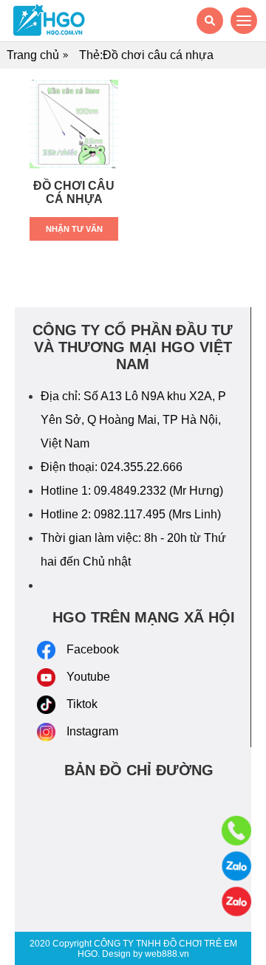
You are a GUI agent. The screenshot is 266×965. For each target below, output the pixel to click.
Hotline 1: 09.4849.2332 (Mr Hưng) (132, 490)
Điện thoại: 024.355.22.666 (112, 467)
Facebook (92, 649)
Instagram (92, 731)
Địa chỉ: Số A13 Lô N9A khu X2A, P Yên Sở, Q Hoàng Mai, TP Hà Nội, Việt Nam (133, 420)
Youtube (88, 676)
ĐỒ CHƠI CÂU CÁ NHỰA (74, 192)
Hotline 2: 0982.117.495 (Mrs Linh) (131, 514)
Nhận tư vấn (74, 228)
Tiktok (82, 704)
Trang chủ (33, 55)
